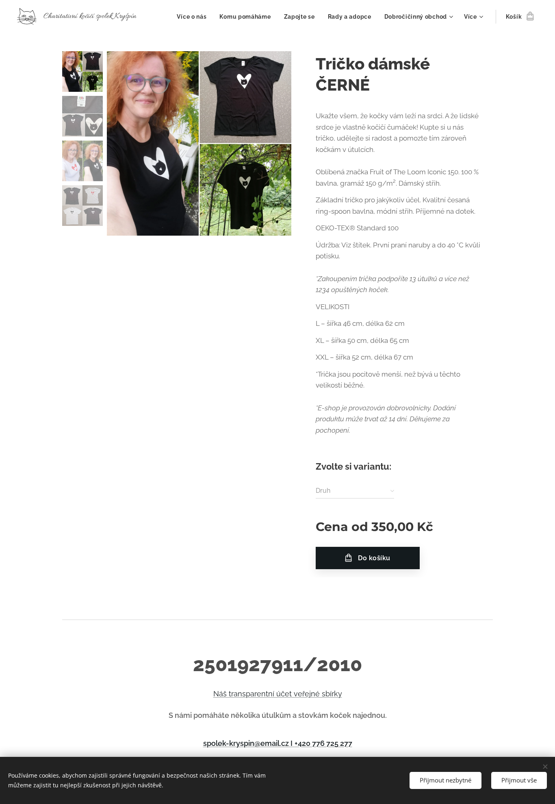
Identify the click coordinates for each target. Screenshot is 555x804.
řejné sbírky (322, 693)
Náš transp (231, 693)
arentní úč (267, 693)
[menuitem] (194, 17)
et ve (293, 693)
